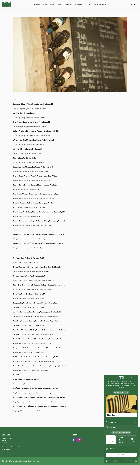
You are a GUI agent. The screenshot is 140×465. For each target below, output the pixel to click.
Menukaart (36, 4)
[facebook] (134, 4)
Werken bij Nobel (100, 4)
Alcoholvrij (78, 4)
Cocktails (68, 4)
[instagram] (137, 4)
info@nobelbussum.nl (11, 447)
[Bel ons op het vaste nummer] (128, 4)
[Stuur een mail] (131, 4)
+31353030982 (8, 450)
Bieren (52, 4)
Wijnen (60, 4)
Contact (88, 4)
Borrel (45, 4)
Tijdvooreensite (33, 461)
